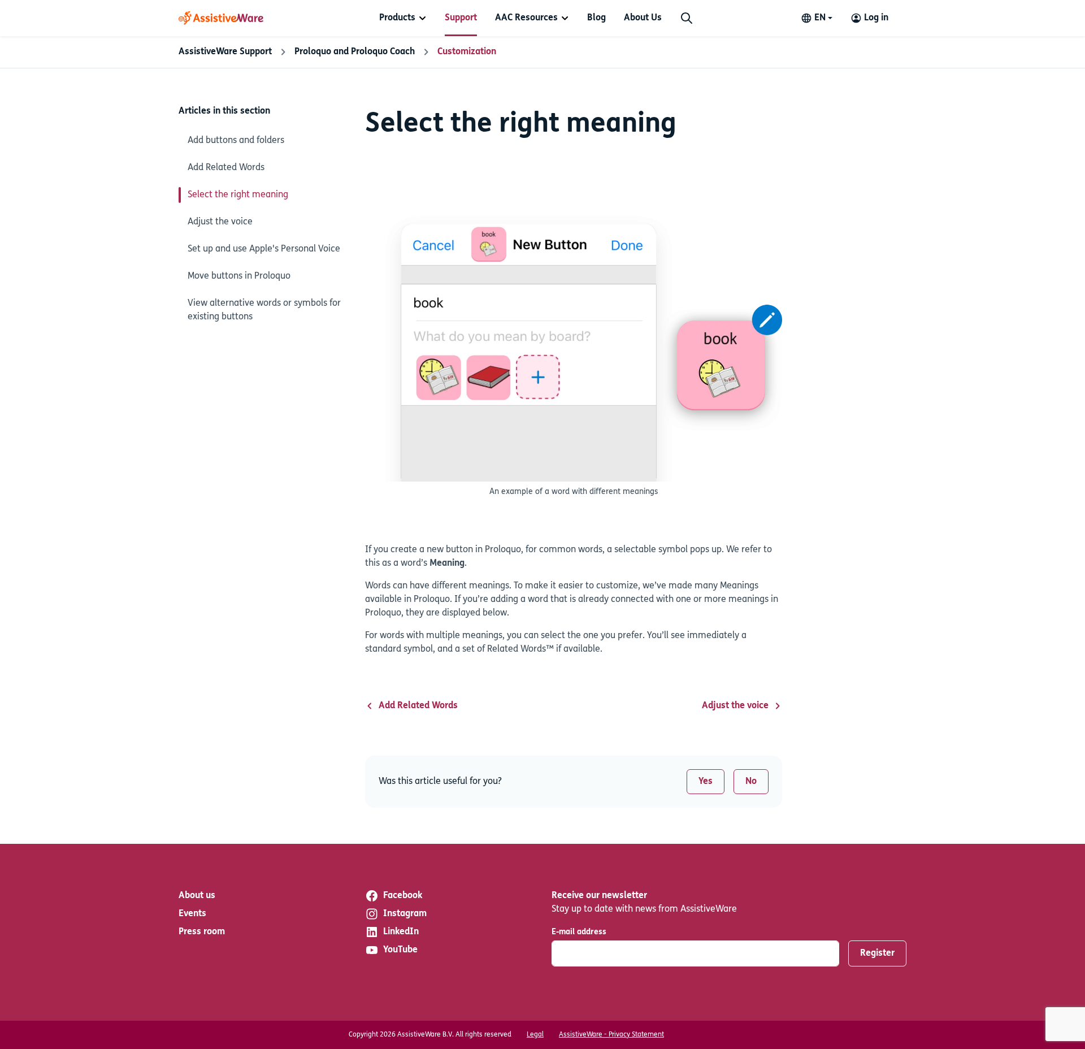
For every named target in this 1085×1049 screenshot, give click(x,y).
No (751, 781)
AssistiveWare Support (225, 52)
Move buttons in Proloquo (239, 276)
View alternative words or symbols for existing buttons (264, 310)
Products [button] (397, 18)
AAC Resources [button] (526, 18)
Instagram (405, 913)
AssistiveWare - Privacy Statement (611, 1034)
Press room (202, 932)
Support (461, 18)
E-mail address (579, 932)
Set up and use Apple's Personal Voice (264, 249)
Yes (705, 781)
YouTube (400, 950)
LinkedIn (401, 932)
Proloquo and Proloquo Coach (354, 52)
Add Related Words (226, 167)
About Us (643, 18)
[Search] (686, 18)
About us (197, 895)
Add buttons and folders (236, 140)
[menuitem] (403, 18)
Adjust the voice (220, 222)
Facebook (402, 895)
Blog (596, 18)
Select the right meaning (238, 195)
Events (192, 913)
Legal (535, 1034)
